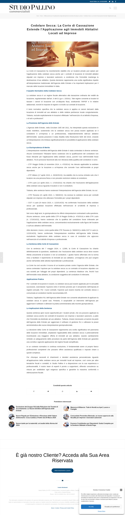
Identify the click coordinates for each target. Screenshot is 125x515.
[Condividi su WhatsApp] (62, 391)
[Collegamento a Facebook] (115, 1)
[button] (121, 490)
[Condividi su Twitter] (48, 391)
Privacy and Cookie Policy (67, 508)
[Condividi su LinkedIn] (77, 391)
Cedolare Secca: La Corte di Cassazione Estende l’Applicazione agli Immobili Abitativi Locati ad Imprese (62, 29)
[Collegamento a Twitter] (109, 1)
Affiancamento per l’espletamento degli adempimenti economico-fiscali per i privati (63, 15)
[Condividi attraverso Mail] (91, 391)
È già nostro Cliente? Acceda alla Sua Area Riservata (62, 457)
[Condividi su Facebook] (34, 391)
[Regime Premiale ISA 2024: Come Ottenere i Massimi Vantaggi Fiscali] (123, 257)
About (52, 508)
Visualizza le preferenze (112, 506)
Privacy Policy (101, 511)
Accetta (91, 506)
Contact (57, 508)
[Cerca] (110, 8)
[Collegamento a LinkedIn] (112, 1)
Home (41, 15)
